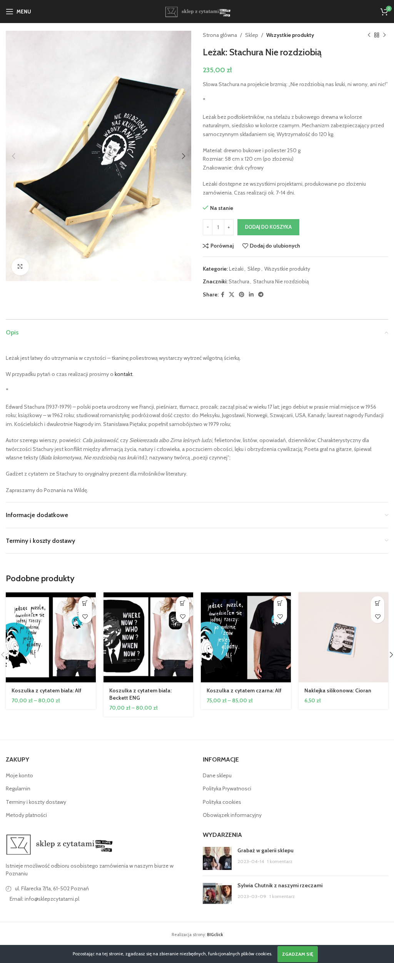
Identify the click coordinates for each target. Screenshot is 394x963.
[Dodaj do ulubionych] (85, 616)
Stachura (239, 281)
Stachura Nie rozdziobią (281, 281)
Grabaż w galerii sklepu (265, 850)
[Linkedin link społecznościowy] (251, 294)
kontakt (123, 374)
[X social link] (232, 294)
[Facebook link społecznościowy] (223, 294)
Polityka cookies (222, 801)
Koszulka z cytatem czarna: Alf (244, 690)
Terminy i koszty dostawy (36, 801)
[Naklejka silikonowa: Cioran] (344, 637)
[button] (13, 156)
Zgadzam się (297, 954)
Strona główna (220, 35)
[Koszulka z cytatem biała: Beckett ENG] (149, 637)
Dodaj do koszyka (268, 227)
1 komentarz (279, 861)
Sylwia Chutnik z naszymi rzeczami (279, 885)
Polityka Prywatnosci (227, 788)
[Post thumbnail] (217, 858)
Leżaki (236, 268)
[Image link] (60, 843)
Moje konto (19, 775)
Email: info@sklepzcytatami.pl (44, 898)
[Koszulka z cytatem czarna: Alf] (246, 637)
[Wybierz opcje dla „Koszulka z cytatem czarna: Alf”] (280, 603)
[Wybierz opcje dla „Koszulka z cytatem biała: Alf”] (85, 603)
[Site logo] (197, 10)
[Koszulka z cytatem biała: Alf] (51, 637)
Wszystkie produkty (290, 35)
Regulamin (18, 788)
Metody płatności (26, 815)
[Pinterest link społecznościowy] (242, 294)
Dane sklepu (217, 775)
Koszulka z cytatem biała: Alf (47, 690)
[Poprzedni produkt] (369, 35)
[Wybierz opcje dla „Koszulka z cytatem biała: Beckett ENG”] (182, 603)
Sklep (251, 35)
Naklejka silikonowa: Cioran (337, 690)
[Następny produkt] (384, 35)
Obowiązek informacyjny (232, 815)
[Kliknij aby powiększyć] (20, 267)
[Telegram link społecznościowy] (261, 294)
